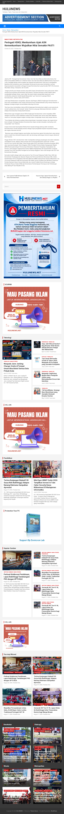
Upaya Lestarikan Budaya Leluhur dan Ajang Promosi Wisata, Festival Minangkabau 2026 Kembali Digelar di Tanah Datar (16, 777)
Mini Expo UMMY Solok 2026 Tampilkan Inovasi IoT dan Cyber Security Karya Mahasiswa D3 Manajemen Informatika (45, 485)
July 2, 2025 (45, 366)
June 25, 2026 (7, 783)
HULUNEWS (11, 9)
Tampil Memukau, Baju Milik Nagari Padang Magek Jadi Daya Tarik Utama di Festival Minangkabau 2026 (15, 796)
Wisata (6, 766)
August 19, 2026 (8, 490)
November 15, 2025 (9, 742)
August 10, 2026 (38, 742)
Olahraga (37, 725)
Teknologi (7, 338)
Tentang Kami (21, 1)
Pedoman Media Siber (47, 1)
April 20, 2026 (38, 783)
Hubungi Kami (58, 1)
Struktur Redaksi (30, 1)
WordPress (54, 811)
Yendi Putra (53, 351)
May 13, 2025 (45, 398)
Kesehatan (8, 725)
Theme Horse (34, 811)
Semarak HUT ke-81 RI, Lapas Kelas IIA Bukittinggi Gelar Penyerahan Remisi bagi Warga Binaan (50, 591)
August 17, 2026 (46, 580)
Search (58, 186)
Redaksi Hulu (18, 48)
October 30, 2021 (9, 48)
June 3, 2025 (45, 383)
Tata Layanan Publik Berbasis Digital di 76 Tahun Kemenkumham (18, 176)
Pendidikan (45, 342)
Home (14, 1)
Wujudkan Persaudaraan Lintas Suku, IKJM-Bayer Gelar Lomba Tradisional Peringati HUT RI (51, 575)
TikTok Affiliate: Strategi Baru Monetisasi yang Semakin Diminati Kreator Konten (51, 393)
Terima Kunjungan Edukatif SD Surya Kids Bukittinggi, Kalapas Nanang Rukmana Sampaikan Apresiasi (50, 559)
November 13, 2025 (9, 760)
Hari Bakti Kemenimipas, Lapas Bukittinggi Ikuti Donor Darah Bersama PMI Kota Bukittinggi (16, 756)
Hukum (46, 770)
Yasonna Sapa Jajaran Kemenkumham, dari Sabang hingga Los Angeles (46, 176)
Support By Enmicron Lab (32, 540)
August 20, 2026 (8, 581)
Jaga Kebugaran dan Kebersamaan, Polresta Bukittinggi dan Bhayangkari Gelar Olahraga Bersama (46, 755)
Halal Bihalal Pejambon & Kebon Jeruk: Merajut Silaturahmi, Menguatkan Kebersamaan (44, 796)
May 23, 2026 (38, 760)
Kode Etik (38, 1)
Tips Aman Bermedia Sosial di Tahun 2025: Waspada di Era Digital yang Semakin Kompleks (51, 361)
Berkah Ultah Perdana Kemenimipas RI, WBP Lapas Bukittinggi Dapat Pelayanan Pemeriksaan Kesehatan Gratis (17, 736)
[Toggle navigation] (4, 26)
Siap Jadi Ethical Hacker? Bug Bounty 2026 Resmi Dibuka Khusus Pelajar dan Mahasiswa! (51, 346)
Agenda (44, 602)
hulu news (14, 373)
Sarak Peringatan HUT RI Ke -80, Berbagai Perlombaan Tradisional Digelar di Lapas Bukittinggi (46, 736)
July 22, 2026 (37, 492)
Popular (44, 356)
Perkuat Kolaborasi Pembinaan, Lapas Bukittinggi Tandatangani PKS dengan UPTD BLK (17, 576)
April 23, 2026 (7, 373)
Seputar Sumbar (8, 474)
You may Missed (10, 654)
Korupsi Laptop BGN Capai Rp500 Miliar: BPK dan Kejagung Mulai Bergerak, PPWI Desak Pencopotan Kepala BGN (45, 777)
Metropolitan (17, 39)
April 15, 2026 (45, 351)
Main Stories (9, 39)
